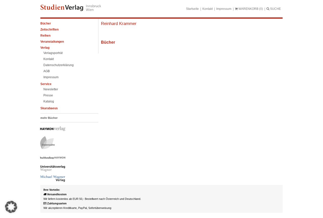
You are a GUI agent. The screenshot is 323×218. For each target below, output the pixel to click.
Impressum (223, 9)
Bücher (45, 23)
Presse (48, 95)
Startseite (192, 9)
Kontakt (207, 9)
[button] (11, 207)
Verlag (44, 47)
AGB (46, 71)
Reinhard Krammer (119, 23)
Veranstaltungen (52, 41)
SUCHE (275, 9)
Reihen (45, 35)
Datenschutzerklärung (58, 65)
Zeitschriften (49, 29)
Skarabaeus (49, 108)
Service (45, 84)
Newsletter (50, 89)
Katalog (48, 101)
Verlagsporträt (53, 53)
